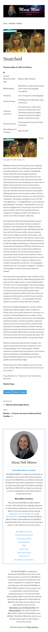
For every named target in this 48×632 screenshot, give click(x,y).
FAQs (24, 546)
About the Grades (24, 553)
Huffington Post (29, 514)
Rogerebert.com (15, 514)
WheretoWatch (12, 517)
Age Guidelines (24, 542)
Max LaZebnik (32, 627)
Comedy (7, 392)
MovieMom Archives (24, 532)
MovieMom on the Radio (24, 560)
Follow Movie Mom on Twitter (24, 470)
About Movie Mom (24, 539)
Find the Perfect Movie (24, 535)
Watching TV (24, 556)
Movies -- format (19, 392)
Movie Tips (24, 549)
